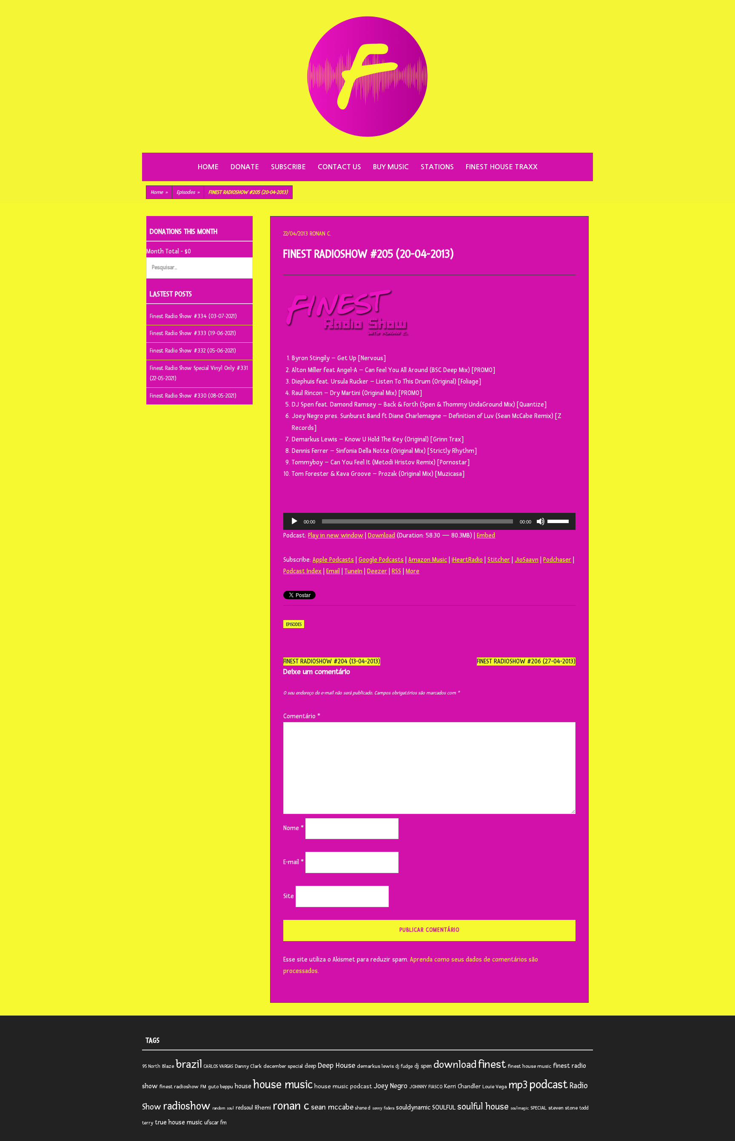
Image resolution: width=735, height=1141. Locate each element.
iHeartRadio (467, 560)
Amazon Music (427, 560)
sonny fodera (383, 1108)
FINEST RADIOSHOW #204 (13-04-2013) (331, 661)
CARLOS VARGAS (218, 1066)
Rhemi (263, 1107)
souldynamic (413, 1108)
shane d (362, 1108)
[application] (429, 521)
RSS (396, 571)
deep (310, 1066)
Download (381, 536)
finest (492, 1064)
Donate (245, 167)
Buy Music (391, 167)
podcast (549, 1085)
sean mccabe (332, 1107)
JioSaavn (526, 560)
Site (288, 896)
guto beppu (220, 1087)
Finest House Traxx (502, 167)
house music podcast (343, 1086)
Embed (486, 536)
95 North (151, 1066)
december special (283, 1066)
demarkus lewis (375, 1066)
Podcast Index (302, 571)
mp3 (518, 1084)
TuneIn (353, 571)
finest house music (529, 1066)
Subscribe (288, 167)
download (454, 1064)
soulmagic (519, 1108)
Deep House (336, 1065)
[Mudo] (540, 521)
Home (208, 167)
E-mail (293, 862)
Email (333, 571)
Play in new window (335, 536)
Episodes (188, 192)
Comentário (301, 716)
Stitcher (498, 560)
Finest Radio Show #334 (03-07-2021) (193, 316)
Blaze (168, 1066)
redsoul (244, 1107)
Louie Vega (494, 1087)
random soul (223, 1108)
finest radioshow (179, 1087)
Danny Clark (248, 1066)
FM (203, 1087)
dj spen (423, 1066)
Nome (293, 828)
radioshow (187, 1106)
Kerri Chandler (462, 1086)
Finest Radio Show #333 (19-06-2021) (193, 333)
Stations (437, 167)
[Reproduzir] (294, 521)
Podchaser (557, 560)
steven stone (563, 1108)
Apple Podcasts (333, 560)
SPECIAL (538, 1108)
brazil (189, 1064)
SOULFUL (444, 1107)
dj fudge (404, 1066)
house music (283, 1085)
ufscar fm (215, 1122)
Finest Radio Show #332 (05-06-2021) (193, 350)
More (412, 571)
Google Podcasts (381, 560)
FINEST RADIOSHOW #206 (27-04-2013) (526, 661)
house (243, 1086)
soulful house (483, 1106)
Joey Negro (390, 1086)
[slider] (559, 520)
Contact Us (339, 167)
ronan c (291, 1106)
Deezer (377, 571)
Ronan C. (320, 233)
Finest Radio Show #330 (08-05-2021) (193, 396)
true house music (178, 1122)
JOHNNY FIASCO (425, 1087)
